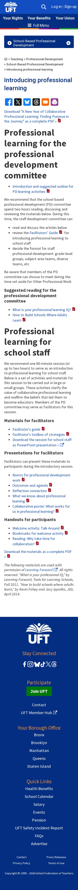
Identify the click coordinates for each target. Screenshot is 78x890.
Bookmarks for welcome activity (37, 533)
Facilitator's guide (26, 429)
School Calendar (39, 796)
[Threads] (54, 666)
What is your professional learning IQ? (41, 309)
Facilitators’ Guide (44, 232)
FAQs (39, 835)
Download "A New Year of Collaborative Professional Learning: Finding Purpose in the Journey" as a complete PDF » (36, 116)
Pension (39, 820)
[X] (48, 666)
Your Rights (13, 18)
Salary (39, 804)
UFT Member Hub (36, 712)
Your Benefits (39, 18)
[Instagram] (30, 666)
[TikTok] (42, 666)
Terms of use (56, 863)
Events (39, 812)
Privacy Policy (21, 863)
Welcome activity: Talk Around (35, 528)
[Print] (54, 102)
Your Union (65, 18)
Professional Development (44, 59)
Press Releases (56, 857)
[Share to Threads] (36, 102)
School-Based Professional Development (34, 64)
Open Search (43, 7)
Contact (39, 704)
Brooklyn (39, 742)
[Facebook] (24, 666)
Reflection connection (29, 490)
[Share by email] (45, 102)
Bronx (39, 734)
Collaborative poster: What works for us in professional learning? (41, 509)
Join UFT (39, 691)
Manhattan (39, 750)
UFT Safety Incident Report (39, 827)
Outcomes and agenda (30, 485)
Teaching (17, 59)
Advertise (39, 843)
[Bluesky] (37, 667)
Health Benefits (39, 788)
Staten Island (39, 766)
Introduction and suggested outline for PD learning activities (42, 189)
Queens (39, 758)
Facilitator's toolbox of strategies (38, 434)
